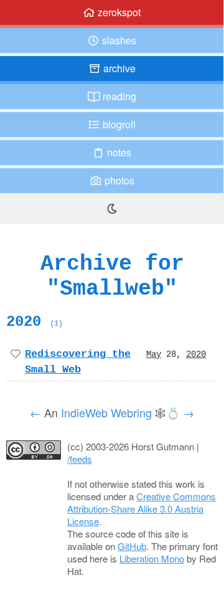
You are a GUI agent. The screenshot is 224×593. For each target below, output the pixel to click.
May (153, 353)
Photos (118, 180)
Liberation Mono (151, 558)
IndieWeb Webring (106, 412)
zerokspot (118, 12)
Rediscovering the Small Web (78, 361)
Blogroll (118, 124)
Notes (118, 152)
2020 (34, 321)
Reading (118, 96)
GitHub (132, 546)
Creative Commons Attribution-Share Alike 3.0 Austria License (141, 509)
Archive (118, 68)
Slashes (118, 40)
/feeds (79, 458)
